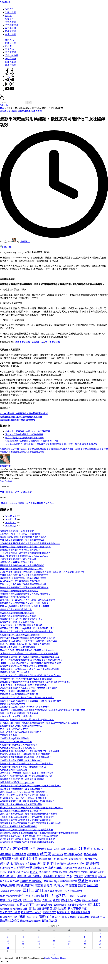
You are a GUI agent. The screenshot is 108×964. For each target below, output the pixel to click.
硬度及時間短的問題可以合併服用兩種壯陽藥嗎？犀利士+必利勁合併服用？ (35, 682)
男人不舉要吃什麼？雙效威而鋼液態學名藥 (20, 581)
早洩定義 (102, 876)
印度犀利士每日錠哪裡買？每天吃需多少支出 (21, 760)
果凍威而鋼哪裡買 (68, 881)
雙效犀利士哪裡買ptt (30, 920)
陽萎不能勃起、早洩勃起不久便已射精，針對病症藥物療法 (27, 600)
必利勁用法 (55, 868)
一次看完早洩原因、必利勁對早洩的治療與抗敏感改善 (25, 553)
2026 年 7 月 (10, 519)
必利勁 (4, 863)
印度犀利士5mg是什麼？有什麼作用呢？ (18, 745)
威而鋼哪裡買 (28, 858)
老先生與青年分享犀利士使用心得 (16, 716)
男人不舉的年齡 (77, 908)
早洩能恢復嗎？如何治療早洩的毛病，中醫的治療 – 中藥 (31, 441)
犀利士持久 (94, 904)
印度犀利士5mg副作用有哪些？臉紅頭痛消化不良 (23, 767)
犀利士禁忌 (60, 908)
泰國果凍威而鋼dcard (66, 449)
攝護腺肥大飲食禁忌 (54, 876)
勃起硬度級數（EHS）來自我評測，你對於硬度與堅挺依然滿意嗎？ (31, 808)
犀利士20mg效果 (7, 905)
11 (23, 940)
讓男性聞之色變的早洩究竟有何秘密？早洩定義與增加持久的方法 (30, 823)
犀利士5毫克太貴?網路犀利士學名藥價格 (19, 713)
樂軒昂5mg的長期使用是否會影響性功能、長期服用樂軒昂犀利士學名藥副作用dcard (39, 833)
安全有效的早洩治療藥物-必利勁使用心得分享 (21, 569)
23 (100, 944)
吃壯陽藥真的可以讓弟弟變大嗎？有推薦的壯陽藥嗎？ (25, 594)
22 (85, 944)
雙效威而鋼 (83, 917)
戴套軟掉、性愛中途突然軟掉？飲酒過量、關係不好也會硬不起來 (30, 701)
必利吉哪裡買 (7, 872)
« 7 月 (53, 955)
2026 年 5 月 (10, 526)
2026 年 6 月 (10, 522)
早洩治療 (4, 881)
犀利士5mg (42, 890)
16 (100, 940)
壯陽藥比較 (33, 854)
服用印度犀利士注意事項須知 (13, 770)
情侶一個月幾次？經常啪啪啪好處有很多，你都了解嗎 (25, 547)
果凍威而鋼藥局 (20, 449)
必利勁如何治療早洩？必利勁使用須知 (18, 559)
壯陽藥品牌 (5, 854)
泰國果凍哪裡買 (49, 449)
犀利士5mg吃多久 (11, 900)
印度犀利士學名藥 (8, 735)
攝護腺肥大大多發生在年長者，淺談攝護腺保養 (22, 565)
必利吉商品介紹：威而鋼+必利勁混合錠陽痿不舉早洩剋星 (27, 697)
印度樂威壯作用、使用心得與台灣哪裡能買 (20, 534)
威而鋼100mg (38, 342)
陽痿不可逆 (32, 917)
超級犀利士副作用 (80, 912)
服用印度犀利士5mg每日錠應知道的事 (17, 748)
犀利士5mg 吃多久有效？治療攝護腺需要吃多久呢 (23, 584)
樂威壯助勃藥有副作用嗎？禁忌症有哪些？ (20, 550)
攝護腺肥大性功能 (78, 872)
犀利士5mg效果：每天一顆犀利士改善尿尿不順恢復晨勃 (26, 679)
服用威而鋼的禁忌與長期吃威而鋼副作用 (19, 694)
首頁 (2, 108)
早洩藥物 (14, 881)
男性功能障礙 (24, 111)
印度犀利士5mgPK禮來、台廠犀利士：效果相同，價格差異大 (28, 641)
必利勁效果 (24, 868)
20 (54, 944)
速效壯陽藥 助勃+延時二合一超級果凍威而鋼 (21, 417)
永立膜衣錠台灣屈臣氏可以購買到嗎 (17, 622)
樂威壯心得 (60, 885)
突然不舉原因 (49, 912)
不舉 (32, 849)
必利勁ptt (30, 863)
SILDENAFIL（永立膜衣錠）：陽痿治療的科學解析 (23, 685)
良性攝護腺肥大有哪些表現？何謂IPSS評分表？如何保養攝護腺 (29, 751)
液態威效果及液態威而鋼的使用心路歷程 (24, 434)
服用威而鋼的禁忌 (31, 881)
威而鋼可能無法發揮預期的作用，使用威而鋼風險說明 (25, 820)
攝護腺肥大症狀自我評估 (29, 876)
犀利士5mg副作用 (55, 896)
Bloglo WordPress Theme (55, 958)
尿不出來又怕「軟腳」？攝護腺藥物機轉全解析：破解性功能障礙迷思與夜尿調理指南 (40, 723)
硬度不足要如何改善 (31, 912)
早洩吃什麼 (90, 876)
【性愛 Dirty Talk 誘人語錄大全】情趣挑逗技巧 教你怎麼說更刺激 (30, 663)
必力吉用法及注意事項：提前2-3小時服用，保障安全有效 (26, 773)
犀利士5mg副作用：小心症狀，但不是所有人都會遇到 (25, 644)
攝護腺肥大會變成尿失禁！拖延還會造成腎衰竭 (22, 779)
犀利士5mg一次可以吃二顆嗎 (66, 890)
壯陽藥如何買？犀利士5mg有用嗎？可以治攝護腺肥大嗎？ (27, 628)
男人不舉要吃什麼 (10, 912)
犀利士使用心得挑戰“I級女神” (14, 729)
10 (8, 940)
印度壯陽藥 (5, 2)
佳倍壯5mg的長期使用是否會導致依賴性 (18, 826)
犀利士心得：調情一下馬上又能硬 (16, 741)
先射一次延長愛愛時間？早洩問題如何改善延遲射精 (24, 587)
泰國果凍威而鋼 (22, 342)
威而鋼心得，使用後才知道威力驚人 (17, 562)
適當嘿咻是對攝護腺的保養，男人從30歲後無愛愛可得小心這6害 (30, 543)
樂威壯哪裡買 (43, 885)
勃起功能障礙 (44, 849)
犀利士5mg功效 (78, 896)
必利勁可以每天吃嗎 (67, 863)
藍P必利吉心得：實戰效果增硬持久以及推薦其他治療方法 (27, 650)
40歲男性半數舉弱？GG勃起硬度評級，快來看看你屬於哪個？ (29, 688)
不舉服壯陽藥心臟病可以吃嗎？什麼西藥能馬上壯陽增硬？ (27, 817)
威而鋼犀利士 (76, 859)
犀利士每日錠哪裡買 (40, 908)
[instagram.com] (9, 85)
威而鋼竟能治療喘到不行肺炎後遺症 (17, 531)
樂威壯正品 (92, 885)
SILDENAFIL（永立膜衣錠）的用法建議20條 (21, 625)
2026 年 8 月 (10, 516)
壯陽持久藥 (5, 111)
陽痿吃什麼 (58, 917)
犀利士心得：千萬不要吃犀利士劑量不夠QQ (20, 732)
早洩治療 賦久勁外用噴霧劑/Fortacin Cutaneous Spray (24, 556)
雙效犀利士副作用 (9, 920)
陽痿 (22, 916)
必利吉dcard (84, 868)
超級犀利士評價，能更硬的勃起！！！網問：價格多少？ (26, 764)
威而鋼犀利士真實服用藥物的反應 (16, 609)
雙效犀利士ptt (98, 917)
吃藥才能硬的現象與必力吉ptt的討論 (17, 782)
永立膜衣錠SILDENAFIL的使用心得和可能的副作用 (24, 666)
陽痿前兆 (45, 916)
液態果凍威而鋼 (37, 452)
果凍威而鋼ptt (6, 449)
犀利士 (28, 890)
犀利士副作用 (25, 904)
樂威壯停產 (95, 881)
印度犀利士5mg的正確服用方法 (14, 738)
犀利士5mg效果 (71, 900)
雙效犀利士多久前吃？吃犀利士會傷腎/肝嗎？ (21, 619)
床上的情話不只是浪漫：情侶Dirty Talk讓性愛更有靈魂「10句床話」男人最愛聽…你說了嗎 (42, 572)
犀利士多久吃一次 (76, 904)
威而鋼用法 (91, 859)
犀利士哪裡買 (60, 905)
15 (85, 940)
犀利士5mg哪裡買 (32, 900)
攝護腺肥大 (45, 872)
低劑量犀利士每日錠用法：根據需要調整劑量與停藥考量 (26, 631)
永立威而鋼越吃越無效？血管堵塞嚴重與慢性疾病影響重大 (27, 842)
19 (39, 944)
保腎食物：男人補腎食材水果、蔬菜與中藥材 (21, 804)
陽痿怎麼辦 (36, 111)
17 (8, 944)
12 (39, 940)
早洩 (69, 876)
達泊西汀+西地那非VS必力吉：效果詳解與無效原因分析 (26, 776)
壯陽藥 (84, 849)
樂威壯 (83, 881)
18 (23, 944)
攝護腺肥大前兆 (59, 872)
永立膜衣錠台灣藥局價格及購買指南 (17, 613)
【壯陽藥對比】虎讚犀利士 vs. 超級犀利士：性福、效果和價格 (29, 653)
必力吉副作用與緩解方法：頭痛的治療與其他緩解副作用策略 (28, 814)
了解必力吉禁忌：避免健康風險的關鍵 (18, 691)
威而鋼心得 (62, 859)
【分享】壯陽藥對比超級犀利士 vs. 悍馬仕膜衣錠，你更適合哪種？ (31, 660)
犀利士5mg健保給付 (12, 895)
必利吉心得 (22, 872)
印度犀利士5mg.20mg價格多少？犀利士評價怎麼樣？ (24, 707)
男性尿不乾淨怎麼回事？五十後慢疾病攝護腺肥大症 (24, 575)
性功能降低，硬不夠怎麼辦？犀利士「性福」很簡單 (24, 603)
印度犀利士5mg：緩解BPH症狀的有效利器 (20, 635)
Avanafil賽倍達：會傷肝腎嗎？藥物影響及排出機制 (24, 413)
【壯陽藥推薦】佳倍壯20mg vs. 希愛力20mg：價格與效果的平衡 (29, 669)
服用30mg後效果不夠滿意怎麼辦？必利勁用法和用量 (24, 606)
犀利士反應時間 (44, 904)
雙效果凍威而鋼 (52, 342)
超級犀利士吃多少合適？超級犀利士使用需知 (21, 726)
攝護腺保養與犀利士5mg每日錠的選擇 (17, 647)
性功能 (34, 872)
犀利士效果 (6, 909)
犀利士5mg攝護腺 (51, 900)
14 (69, 940)
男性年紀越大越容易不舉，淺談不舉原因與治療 (22, 540)
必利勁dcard (17, 863)
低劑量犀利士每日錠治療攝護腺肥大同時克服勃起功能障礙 (27, 638)
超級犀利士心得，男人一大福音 (15, 672)
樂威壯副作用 (25, 885)
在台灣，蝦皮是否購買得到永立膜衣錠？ (19, 616)
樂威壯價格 (7, 885)
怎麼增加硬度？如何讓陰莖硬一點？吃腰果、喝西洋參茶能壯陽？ (30, 786)
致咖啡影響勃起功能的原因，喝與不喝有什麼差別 (23, 578)
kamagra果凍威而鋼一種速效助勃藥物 (17, 420)
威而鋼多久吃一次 (47, 859)
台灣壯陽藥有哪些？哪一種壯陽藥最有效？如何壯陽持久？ (27, 801)
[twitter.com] (9, 76)
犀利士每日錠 (20, 909)
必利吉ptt (96, 868)
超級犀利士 (5, 466)
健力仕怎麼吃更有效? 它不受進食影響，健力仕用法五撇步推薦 (29, 836)
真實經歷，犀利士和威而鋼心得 (15, 597)
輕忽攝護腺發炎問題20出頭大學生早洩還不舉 (21, 811)
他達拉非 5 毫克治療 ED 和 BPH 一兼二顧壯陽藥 (27, 431)
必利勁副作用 (46, 863)
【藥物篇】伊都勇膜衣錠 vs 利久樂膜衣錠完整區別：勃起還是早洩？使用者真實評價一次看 (42, 710)
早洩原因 (78, 876)
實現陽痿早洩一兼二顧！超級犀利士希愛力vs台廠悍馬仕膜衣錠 (29, 657)
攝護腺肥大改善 (8, 876)
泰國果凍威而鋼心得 (20, 452)
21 (69, 944)
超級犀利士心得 (9, 917)
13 (54, 940)
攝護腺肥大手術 (96, 872)
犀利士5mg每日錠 (90, 900)
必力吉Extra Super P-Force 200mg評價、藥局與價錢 (23, 792)
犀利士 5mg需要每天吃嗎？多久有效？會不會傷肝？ (24, 795)
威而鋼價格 (90, 854)
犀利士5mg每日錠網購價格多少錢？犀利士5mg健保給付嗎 (27, 719)
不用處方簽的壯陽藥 (14, 849)
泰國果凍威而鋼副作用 (86, 449)
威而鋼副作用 (9, 858)
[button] (26, 102)
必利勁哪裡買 (89, 863)
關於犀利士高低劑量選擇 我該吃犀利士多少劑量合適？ (25, 757)
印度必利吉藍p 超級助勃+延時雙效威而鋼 (24, 438)
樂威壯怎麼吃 (77, 885)
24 (8, 947)
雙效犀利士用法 (49, 920)
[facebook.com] (9, 72)
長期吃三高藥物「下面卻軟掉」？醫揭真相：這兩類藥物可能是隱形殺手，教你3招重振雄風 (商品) (51, 444)
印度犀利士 (72, 849)
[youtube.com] (9, 90)
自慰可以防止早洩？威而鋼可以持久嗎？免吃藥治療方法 (26, 830)
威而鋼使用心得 (73, 854)
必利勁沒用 (40, 868)
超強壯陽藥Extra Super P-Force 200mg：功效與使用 (23, 798)
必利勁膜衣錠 (70, 868)
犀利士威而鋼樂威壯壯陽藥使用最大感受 (19, 591)
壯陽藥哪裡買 (19, 854)
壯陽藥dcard (98, 849)
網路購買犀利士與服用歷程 (12, 704)
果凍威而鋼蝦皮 (34, 449)
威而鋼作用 (57, 854)
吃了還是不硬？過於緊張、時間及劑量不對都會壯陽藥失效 (27, 839)
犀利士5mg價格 (33, 896)
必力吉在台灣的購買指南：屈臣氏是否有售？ (21, 789)
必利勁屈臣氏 (8, 868)
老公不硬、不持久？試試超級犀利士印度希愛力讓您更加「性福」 (30, 675)
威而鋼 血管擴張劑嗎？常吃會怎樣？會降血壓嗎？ (23, 537)
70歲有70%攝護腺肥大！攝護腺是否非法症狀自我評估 (25, 754)
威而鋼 (14, 111)
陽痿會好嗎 (70, 917)
